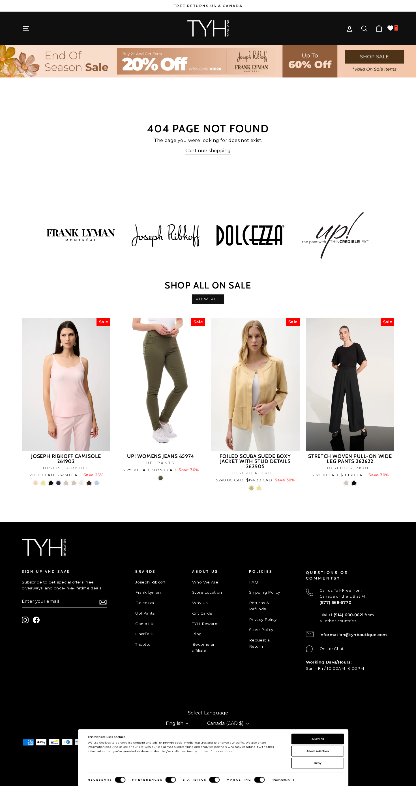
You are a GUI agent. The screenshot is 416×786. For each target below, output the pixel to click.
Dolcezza (144, 602)
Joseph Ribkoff (150, 582)
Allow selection (317, 751)
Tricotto (143, 644)
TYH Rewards (205, 623)
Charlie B (144, 634)
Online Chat (331, 648)
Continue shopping (208, 150)
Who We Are (205, 582)
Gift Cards (202, 613)
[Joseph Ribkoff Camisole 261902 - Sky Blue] (96, 483)
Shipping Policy (264, 592)
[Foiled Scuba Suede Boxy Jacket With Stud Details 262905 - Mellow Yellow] (259, 488)
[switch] (170, 780)
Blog (197, 634)
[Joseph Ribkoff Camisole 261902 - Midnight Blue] (58, 483)
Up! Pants (145, 613)
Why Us (199, 602)
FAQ (253, 582)
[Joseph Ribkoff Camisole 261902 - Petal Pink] (35, 483)
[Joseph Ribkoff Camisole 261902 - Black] (50, 483)
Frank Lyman (148, 592)
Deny (317, 763)
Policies (29, 704)
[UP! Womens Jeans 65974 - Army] (160, 478)
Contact (30, 694)
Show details (281, 779)
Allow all (318, 738)
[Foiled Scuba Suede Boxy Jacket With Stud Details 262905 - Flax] (251, 488)
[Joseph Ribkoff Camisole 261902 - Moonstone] (66, 483)
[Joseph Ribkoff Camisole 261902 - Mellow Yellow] (43, 483)
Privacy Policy (263, 619)
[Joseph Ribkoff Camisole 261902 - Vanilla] (81, 483)
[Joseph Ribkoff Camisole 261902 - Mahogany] (89, 483)
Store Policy (261, 629)
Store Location (207, 592)
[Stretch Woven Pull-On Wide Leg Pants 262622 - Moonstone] (346, 483)
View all (208, 299)
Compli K (144, 623)
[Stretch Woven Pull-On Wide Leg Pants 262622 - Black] (354, 483)
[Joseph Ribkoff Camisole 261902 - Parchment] (73, 483)
